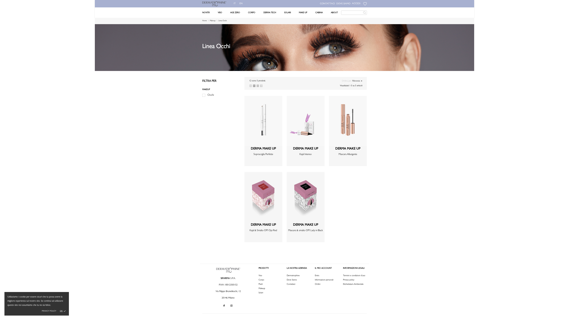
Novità (206, 13)
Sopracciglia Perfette (263, 154)
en (241, 4)
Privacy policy (49, 311)
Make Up (303, 13)
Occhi (210, 95)
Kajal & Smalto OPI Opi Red (263, 230)
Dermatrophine (293, 276)
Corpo (251, 13)
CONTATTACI (327, 4)
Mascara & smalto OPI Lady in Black (305, 230)
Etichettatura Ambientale (353, 284)
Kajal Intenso (305, 154)
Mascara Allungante (348, 154)
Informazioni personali (324, 280)
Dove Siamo (292, 280)
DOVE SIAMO (343, 4)
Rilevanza (356, 81)
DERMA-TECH (269, 13)
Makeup (262, 289)
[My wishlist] (365, 3)
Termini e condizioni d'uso (354, 276)
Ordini (317, 284)
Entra (317, 276)
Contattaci (291, 284)
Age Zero (235, 13)
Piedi (261, 284)
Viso (220, 13)
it (235, 4)
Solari (287, 13)
